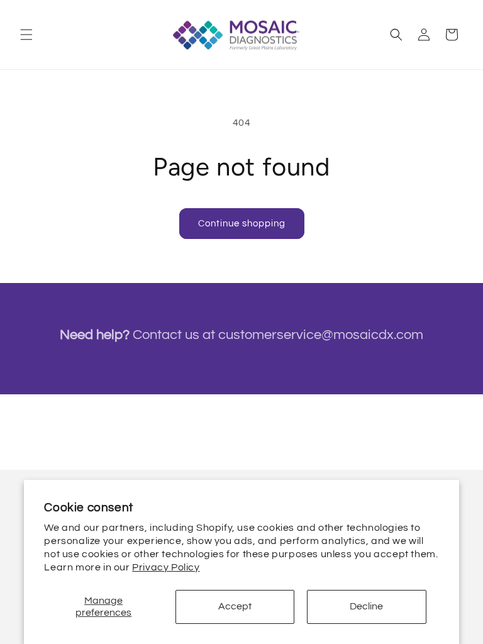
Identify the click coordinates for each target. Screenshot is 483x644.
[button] (26, 34)
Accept (235, 606)
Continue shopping (242, 223)
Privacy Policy (165, 567)
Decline (366, 606)
